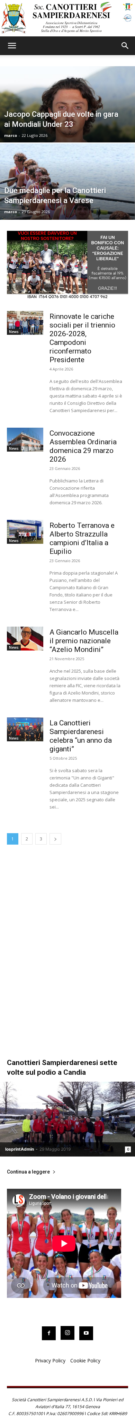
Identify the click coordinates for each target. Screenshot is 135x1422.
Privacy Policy (50, 1360)
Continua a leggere (28, 1172)
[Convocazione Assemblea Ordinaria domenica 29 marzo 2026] (25, 439)
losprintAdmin (19, 1149)
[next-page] (55, 839)
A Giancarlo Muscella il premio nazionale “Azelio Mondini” (84, 641)
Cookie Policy (85, 1360)
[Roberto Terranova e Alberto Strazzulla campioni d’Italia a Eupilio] (25, 531)
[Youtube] (86, 1333)
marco (10, 135)
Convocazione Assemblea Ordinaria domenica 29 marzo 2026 (83, 446)
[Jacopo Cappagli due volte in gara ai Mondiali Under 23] (67, 124)
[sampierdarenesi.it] (67, 18)
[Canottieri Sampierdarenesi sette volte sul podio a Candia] (67, 1119)
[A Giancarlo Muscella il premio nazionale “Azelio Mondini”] (25, 638)
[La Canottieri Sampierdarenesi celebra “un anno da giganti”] (25, 729)
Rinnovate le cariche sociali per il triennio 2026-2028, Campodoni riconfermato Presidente (82, 338)
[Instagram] (67, 1333)
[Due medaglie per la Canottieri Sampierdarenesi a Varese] (67, 201)
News (14, 331)
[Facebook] (49, 1333)
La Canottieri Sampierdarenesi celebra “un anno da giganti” (81, 736)
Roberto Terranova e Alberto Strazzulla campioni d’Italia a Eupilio (82, 538)
